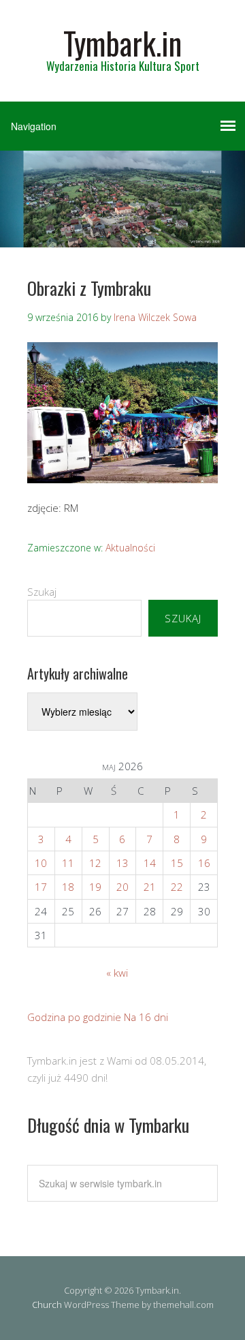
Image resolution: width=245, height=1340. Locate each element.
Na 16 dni (146, 1017)
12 (95, 863)
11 (68, 863)
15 (177, 863)
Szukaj (41, 591)
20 (122, 887)
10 (41, 863)
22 (177, 887)
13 (122, 863)
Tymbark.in (122, 42)
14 (150, 863)
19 (95, 887)
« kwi (117, 972)
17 (41, 887)
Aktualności (130, 547)
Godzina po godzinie (74, 1017)
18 (68, 887)
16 (204, 863)
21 (150, 887)
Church (47, 1304)
